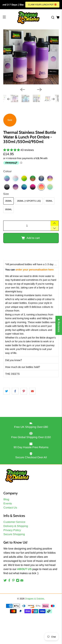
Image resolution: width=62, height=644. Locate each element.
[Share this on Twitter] (6, 391)
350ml (8, 201)
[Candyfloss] (15, 178)
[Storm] (41, 178)
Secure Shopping (14, 534)
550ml (49, 201)
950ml (8, 209)
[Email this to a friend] (32, 391)
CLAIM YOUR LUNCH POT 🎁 (42, 4)
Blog (6, 499)
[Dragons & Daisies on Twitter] (5, 581)
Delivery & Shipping (15, 526)
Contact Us (10, 507)
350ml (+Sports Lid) (29, 201)
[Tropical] (41, 187)
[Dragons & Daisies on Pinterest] (13, 581)
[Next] (39, 89)
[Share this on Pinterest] (23, 391)
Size (6, 193)
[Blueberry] (7, 178)
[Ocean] (24, 187)
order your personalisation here (35, 269)
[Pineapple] (24, 178)
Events (7, 503)
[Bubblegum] (15, 187)
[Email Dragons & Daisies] (21, 581)
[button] (31, 264)
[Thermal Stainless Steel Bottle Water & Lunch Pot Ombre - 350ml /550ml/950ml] (31, 56)
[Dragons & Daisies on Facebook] (9, 581)
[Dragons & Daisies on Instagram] (17, 581)
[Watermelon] (32, 178)
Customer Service (14, 521)
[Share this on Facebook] (15, 391)
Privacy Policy (12, 530)
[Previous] (22, 89)
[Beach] (50, 187)
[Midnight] (7, 187)
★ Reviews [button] (58, 325)
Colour (7, 171)
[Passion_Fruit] (50, 178)
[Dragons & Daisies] (28, 17)
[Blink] (32, 187)
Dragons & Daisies (34, 598)
